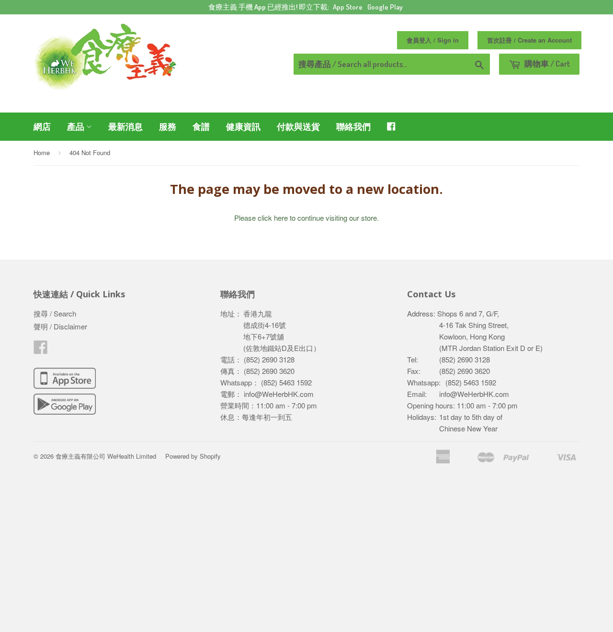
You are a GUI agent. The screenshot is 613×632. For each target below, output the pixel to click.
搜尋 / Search (55, 313)
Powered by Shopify (193, 456)
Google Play (385, 6)
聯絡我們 (353, 126)
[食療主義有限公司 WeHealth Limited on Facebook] (41, 350)
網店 (42, 126)
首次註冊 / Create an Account (529, 40)
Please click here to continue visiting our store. (306, 218)
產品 (76, 126)
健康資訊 (243, 126)
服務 (167, 126)
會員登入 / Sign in (433, 40)
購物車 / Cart (546, 63)
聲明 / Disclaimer (60, 326)
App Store (348, 6)
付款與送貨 (298, 126)
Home (42, 152)
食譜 (201, 126)
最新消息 (125, 126)
